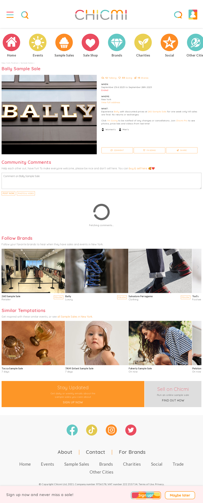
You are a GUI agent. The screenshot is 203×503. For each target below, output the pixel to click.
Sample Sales (27, 63)
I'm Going (112, 120)
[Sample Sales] (64, 42)
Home (25, 464)
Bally (116, 111)
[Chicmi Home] (11, 42)
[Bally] (96, 271)
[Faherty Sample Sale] (160, 343)
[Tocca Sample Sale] (33, 343)
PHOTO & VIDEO (26, 193)
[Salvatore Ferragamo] (160, 271)
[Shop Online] (90, 42)
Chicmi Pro (182, 120)
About (65, 452)
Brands (106, 464)
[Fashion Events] (37, 42)
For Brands (132, 452)
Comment (118, 150)
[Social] (169, 42)
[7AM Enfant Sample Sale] (96, 343)
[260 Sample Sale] (33, 271)
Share (183, 150)
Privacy (159, 484)
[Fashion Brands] (116, 42)
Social (157, 464)
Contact (95, 452)
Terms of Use (146, 484)
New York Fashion (10, 63)
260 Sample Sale (157, 111)
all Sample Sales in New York (74, 316)
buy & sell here (138, 168)
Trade (178, 464)
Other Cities (101, 472)
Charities (132, 464)
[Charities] (143, 42)
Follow (58, 297)
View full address (110, 102)
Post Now (8, 193)
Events (47, 464)
